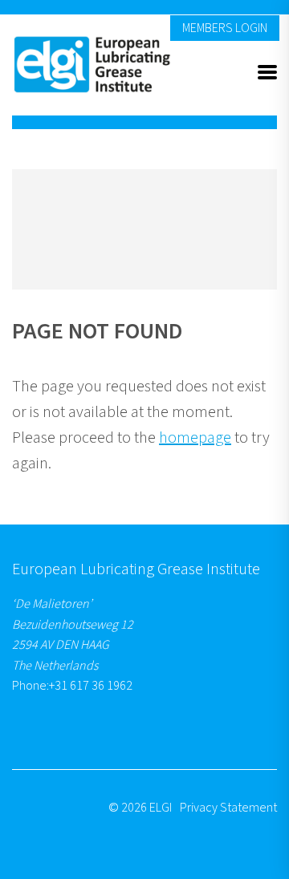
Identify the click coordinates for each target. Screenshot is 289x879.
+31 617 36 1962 (90, 686)
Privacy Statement (228, 807)
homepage (195, 438)
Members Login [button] (224, 28)
